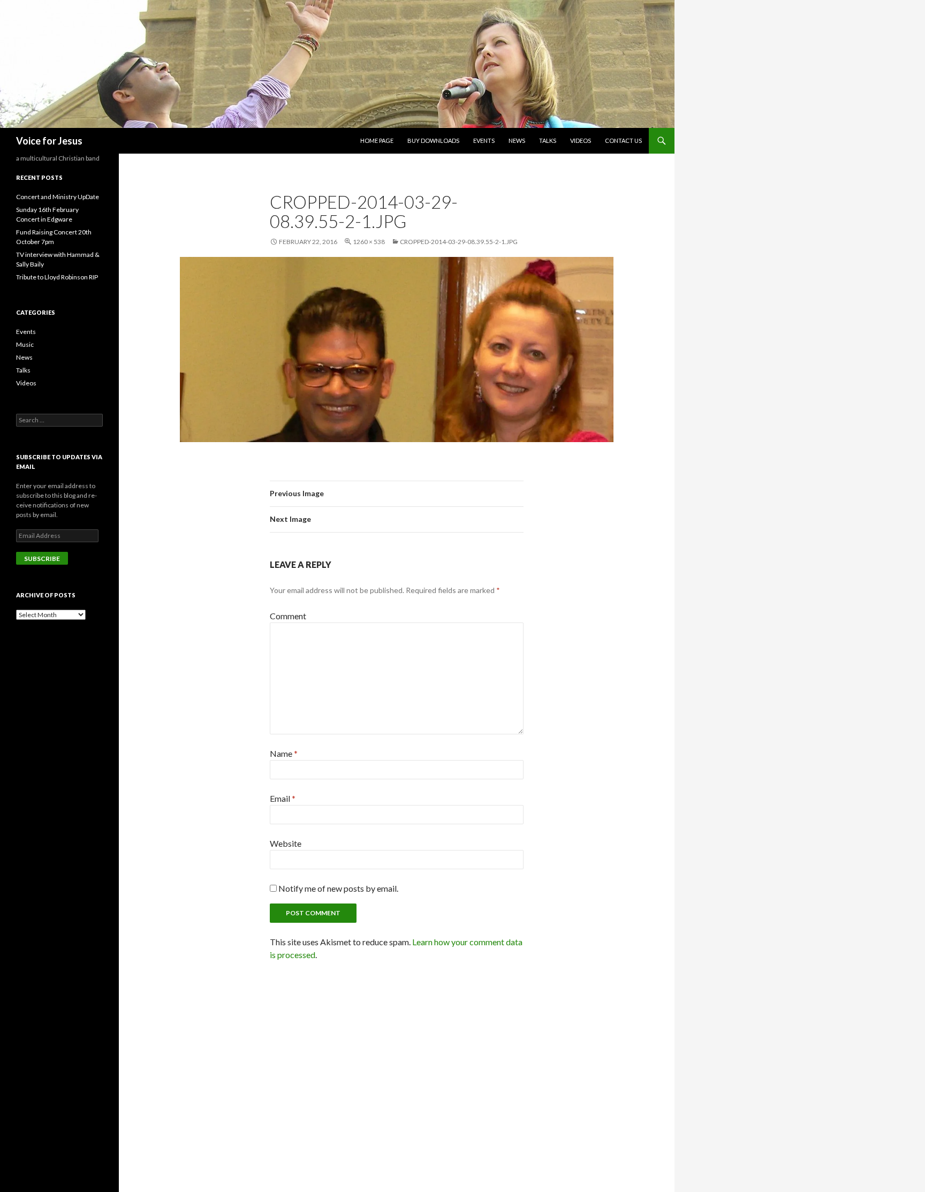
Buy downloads (433, 140)
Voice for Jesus (49, 141)
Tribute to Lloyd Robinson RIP (57, 277)
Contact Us (623, 140)
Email (282, 798)
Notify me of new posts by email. (338, 888)
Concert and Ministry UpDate (57, 197)
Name (284, 753)
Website (285, 843)
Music (25, 344)
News (517, 140)
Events (484, 140)
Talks (547, 140)
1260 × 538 (369, 242)
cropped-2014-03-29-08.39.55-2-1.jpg (459, 242)
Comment (288, 616)
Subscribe (42, 559)
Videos (580, 140)
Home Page (376, 140)
